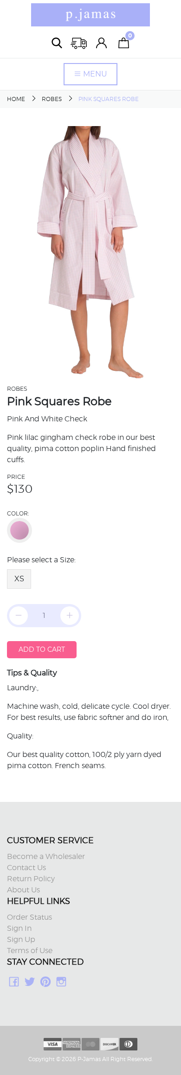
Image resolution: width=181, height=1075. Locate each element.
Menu (94, 74)
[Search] (57, 42)
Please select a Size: (41, 560)
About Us (23, 890)
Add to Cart (42, 649)
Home (16, 99)
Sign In (19, 928)
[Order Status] (79, 42)
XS (19, 578)
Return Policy (31, 879)
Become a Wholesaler (46, 856)
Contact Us (26, 867)
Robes (52, 99)
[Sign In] (101, 42)
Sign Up (21, 939)
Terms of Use (29, 950)
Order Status (29, 917)
